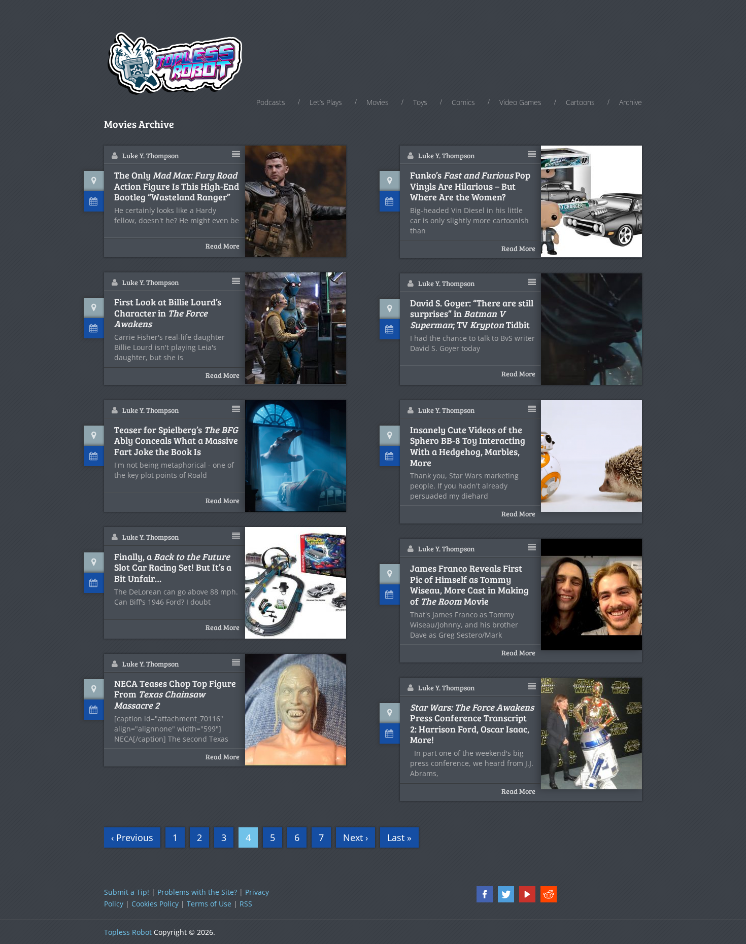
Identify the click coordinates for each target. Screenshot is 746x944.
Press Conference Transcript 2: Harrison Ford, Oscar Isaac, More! (472, 724)
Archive (630, 102)
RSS (246, 903)
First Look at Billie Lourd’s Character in (167, 313)
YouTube (527, 894)
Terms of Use (209, 903)
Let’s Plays (326, 102)
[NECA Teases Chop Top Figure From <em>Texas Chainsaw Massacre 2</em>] (296, 709)
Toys (420, 102)
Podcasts (270, 102)
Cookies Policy (155, 903)
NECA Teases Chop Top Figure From (175, 694)
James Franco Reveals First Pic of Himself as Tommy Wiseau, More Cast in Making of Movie (469, 585)
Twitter (506, 894)
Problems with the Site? (197, 892)
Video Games (520, 102)
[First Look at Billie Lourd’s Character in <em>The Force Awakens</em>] (296, 328)
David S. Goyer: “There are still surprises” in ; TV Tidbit (471, 314)
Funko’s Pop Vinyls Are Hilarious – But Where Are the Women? (470, 186)
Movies (377, 102)
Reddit (548, 894)
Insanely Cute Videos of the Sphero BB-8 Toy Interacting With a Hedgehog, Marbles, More (467, 446)
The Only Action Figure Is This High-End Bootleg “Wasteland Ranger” (176, 186)
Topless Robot (128, 932)
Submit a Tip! (126, 892)
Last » (399, 837)
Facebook (485, 894)
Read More (223, 246)
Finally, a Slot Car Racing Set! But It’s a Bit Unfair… (172, 567)
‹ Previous (132, 837)
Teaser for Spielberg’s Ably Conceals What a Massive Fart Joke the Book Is (176, 441)
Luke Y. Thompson (150, 155)
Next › (355, 837)
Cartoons (580, 102)
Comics (463, 102)
